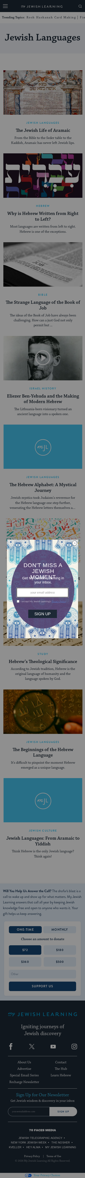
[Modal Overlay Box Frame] (42, 589)
